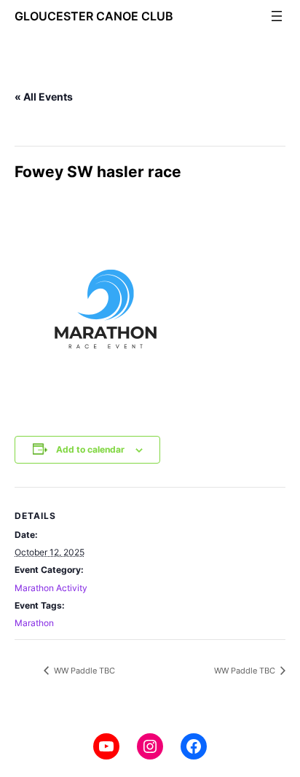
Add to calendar (90, 449)
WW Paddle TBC (83, 670)
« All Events (44, 96)
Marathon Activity (51, 587)
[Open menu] (276, 16)
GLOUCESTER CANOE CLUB (94, 16)
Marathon (34, 622)
